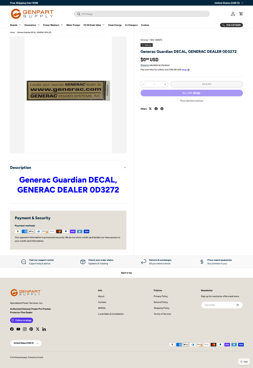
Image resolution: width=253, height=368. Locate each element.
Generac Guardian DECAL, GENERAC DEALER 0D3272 (35, 32)
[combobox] (142, 14)
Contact (102, 302)
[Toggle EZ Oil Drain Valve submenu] (103, 25)
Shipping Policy (161, 307)
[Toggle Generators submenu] (38, 25)
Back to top (126, 273)
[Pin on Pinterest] (162, 109)
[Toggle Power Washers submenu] (61, 25)
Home (12, 32)
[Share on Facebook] (156, 109)
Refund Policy (161, 302)
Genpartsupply (21, 357)
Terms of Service (162, 313)
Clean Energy (115, 24)
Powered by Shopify (35, 357)
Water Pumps (73, 24)
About (101, 296)
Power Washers (51, 24)
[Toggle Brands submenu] (20, 25)
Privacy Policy (161, 296)
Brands (13, 24)
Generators (30, 24)
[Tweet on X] (150, 109)
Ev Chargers (131, 24)
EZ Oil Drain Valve (92, 24)
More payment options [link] (191, 100)
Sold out (206, 84)
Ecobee (145, 24)
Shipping (145, 65)
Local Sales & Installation (111, 313)
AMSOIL (102, 307)
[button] (241, 14)
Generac (144, 40)
